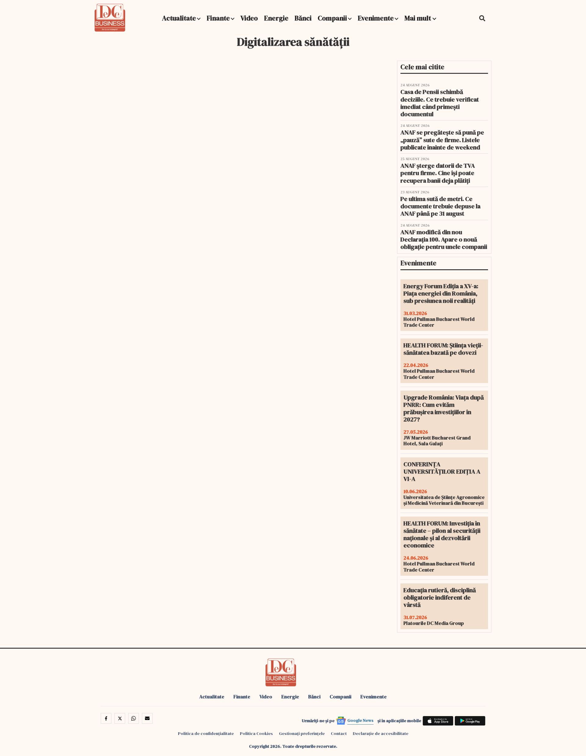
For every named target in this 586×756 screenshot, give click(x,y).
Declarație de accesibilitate (380, 733)
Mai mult (418, 18)
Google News (360, 720)
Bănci (303, 18)
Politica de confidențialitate (206, 733)
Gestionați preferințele (302, 733)
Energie (276, 18)
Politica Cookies (256, 733)
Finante (218, 18)
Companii (332, 18)
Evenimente (376, 18)
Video (249, 18)
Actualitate (179, 18)
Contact (339, 733)
